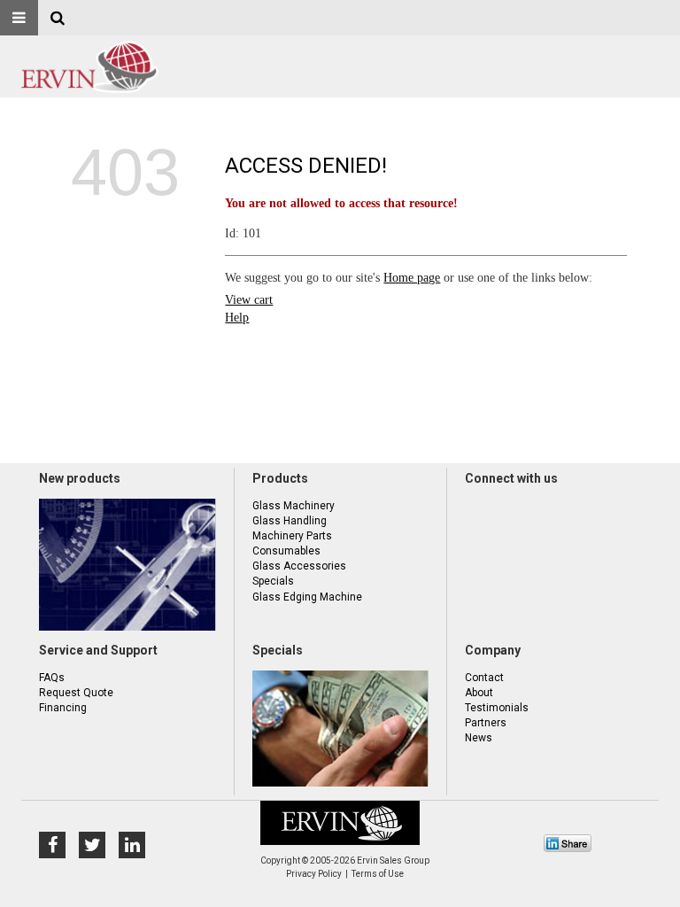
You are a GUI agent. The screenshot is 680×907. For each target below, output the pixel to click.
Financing (63, 708)
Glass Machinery (293, 506)
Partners (485, 723)
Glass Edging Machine (307, 597)
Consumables (286, 551)
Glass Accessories (299, 566)
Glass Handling (289, 521)
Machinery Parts (292, 536)
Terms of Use (378, 874)
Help (237, 317)
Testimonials (497, 708)
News (478, 738)
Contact (484, 677)
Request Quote (76, 692)
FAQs (52, 677)
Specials (273, 581)
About (479, 692)
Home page (411, 277)
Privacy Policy (314, 874)
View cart (249, 299)
